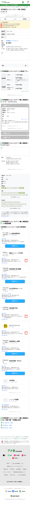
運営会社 (6, 474)
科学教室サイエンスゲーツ (12, 40)
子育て (25, 455)
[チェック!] (26, 261)
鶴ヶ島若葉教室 (5, 404)
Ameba (9, 491)
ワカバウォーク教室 (6, 294)
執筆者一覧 (6, 469)
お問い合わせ (12, 474)
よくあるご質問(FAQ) (21, 474)
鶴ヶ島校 (4, 238)
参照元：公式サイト (24, 119)
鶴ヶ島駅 (13, 6)
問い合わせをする (4, 216)
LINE (11, 455)
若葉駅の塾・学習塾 (7, 425)
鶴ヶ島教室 (4, 274)
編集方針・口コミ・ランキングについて (15, 466)
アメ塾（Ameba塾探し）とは (17, 463)
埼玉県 (5, 6)
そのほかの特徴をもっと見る (15, 197)
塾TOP (2, 6)
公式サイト (15, 246)
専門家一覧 (12, 469)
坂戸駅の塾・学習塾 (7, 427)
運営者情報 (18, 469)
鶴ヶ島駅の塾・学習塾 (8, 422)
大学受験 (17, 455)
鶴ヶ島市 (8, 6)
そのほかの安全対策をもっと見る (15, 208)
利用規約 (24, 469)
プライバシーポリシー (7, 472)
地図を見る (5, 243)
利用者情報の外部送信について (19, 472)
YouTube (16, 458)
